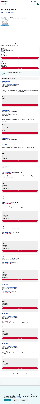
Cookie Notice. (19, 396)
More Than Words (7, 202)
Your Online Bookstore (8, 116)
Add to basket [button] (20, 57)
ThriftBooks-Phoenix (8, 262)
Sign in (35, 1)
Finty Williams (17, 73)
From (13, 25)
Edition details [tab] (16, 40)
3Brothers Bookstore (8, 172)
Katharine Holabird (11, 73)
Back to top (20, 378)
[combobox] (21, 4)
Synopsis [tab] (3, 40)
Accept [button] (8, 400)
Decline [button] (15, 400)
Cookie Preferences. (28, 395)
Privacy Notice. (19, 397)
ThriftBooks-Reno (7, 291)
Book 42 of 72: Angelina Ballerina (6, 10)
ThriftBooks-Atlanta (8, 232)
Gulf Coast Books (7, 144)
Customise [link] (24, 400)
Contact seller (4, 93)
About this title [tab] (9, 40)
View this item (3, 51)
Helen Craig (23, 73)
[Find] (38, 4)
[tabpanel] (20, 44)
